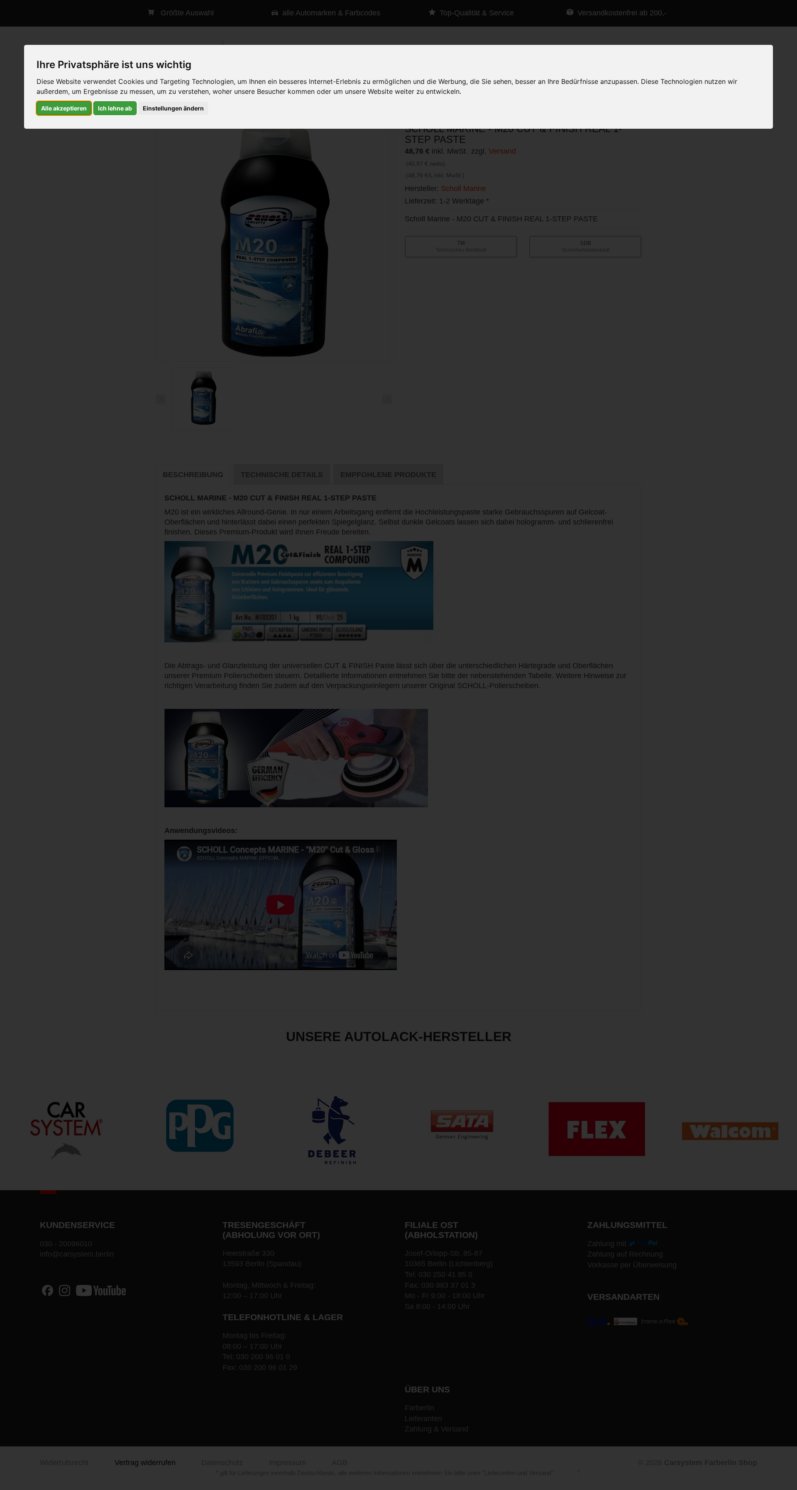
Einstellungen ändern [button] (173, 108)
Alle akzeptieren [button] (64, 108)
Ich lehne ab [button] (115, 108)
